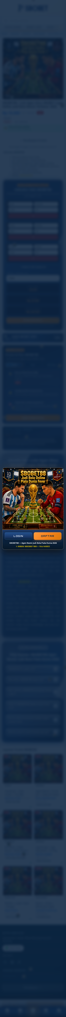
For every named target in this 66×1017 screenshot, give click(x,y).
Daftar (47, 535)
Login (18, 536)
